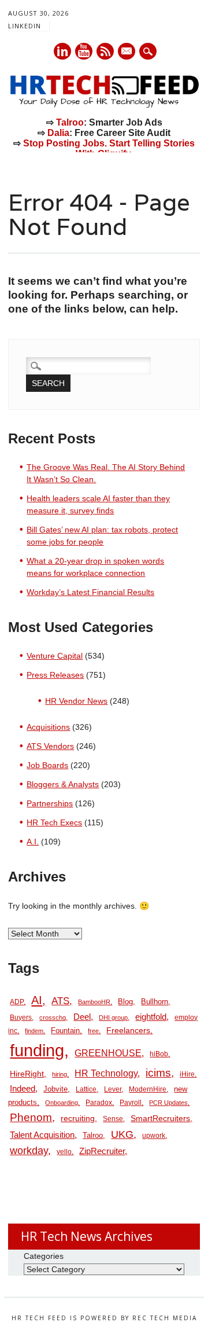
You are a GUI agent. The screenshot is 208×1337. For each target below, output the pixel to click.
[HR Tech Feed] (103, 105)
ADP (17, 1001)
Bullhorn (154, 1001)
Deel (82, 1017)
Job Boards (47, 765)
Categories (44, 1256)
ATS (60, 1001)
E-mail (127, 52)
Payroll (131, 1103)
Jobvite (55, 1089)
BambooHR (94, 1001)
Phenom (31, 1117)
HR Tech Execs (54, 822)
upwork (153, 1136)
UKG (122, 1134)
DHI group (113, 1017)
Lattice (86, 1089)
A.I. (33, 841)
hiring (59, 1074)
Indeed (22, 1088)
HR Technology (106, 1073)
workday (29, 1150)
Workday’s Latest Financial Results (90, 592)
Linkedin (62, 51)
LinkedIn (24, 25)
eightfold (150, 1017)
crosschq (52, 1017)
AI (36, 1000)
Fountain (65, 1030)
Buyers (21, 1017)
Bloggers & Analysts (63, 784)
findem (34, 1030)
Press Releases (55, 674)
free (93, 1030)
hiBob (159, 1054)
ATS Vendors (50, 746)
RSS (105, 51)
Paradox (99, 1103)
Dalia (58, 133)
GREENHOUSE (108, 1053)
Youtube (83, 51)
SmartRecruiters (160, 1118)
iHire (187, 1074)
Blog (125, 1001)
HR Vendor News (76, 701)
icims (158, 1073)
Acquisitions (48, 727)
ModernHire (147, 1089)
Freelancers (128, 1030)
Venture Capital (55, 655)
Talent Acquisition (42, 1135)
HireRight (27, 1074)
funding (37, 1050)
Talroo (70, 122)
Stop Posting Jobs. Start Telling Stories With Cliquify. (109, 148)
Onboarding (61, 1102)
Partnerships (50, 803)
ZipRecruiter (102, 1151)
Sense (113, 1118)
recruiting (78, 1118)
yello (64, 1151)
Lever (112, 1089)
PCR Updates (168, 1102)
